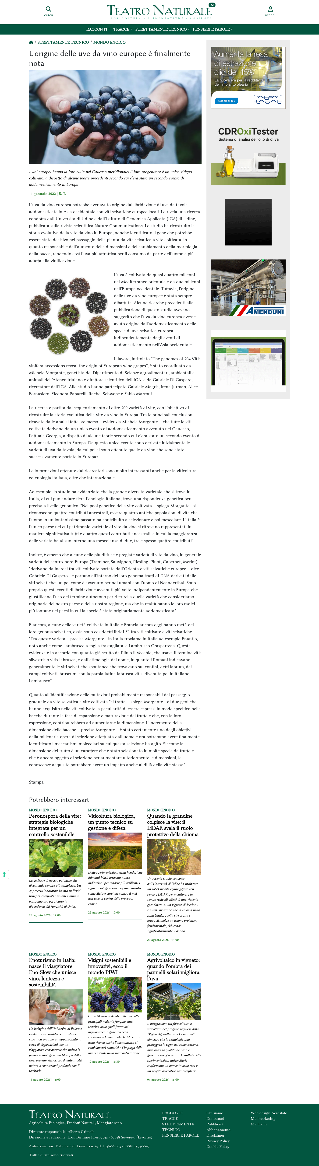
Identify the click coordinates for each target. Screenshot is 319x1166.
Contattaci (215, 1118)
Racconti (96, 29)
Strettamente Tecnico (161, 29)
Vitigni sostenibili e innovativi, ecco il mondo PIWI (109, 966)
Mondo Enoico (109, 42)
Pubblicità (214, 1124)
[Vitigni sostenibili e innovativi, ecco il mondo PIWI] (115, 995)
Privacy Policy (218, 1140)
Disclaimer (215, 1135)
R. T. (62, 194)
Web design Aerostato (269, 1112)
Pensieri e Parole (211, 29)
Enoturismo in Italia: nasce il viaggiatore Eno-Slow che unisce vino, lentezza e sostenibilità (52, 972)
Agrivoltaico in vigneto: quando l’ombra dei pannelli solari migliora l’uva (173, 969)
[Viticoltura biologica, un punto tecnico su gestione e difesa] (115, 851)
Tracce (121, 29)
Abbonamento (218, 1129)
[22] (159, 12)
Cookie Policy (218, 1146)
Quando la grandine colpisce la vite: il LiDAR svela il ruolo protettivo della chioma (173, 825)
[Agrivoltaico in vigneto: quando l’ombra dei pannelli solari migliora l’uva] (174, 1002)
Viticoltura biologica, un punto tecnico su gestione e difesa (111, 822)
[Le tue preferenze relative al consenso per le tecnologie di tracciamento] (4, 874)
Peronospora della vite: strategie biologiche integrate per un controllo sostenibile (55, 825)
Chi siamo (214, 1112)
